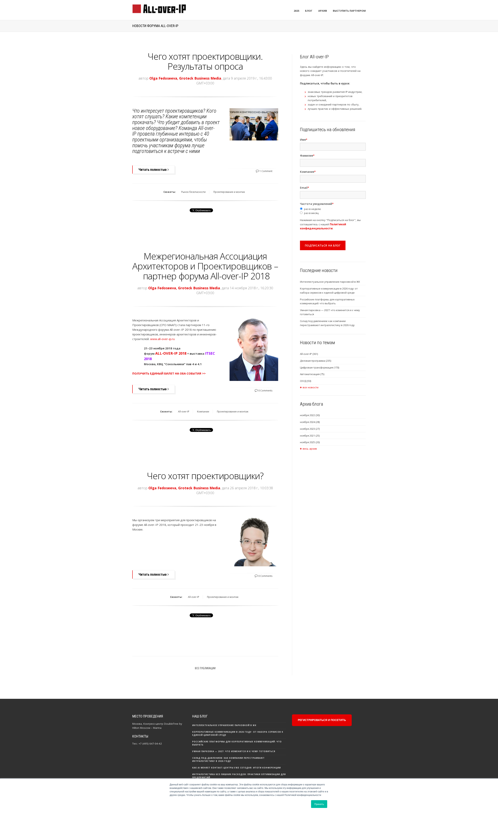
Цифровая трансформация (319, 367)
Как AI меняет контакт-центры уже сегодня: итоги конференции (236, 767)
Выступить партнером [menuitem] (349, 10)
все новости (310, 387)
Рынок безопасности (193, 192)
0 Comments (265, 390)
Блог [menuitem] (308, 10)
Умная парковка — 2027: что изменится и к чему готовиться (330, 312)
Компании (203, 411)
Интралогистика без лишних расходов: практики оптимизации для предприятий (239, 776)
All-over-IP (183, 411)
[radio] (333, 209)
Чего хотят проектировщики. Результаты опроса (205, 61)
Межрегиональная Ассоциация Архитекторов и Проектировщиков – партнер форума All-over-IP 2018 (205, 266)
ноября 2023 (310, 429)
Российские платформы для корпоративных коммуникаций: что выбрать (327, 301)
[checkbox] (333, 211)
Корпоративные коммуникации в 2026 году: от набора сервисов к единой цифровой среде (329, 290)
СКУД (305, 381)
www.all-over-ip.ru (162, 339)
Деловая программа (315, 360)
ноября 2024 (310, 422)
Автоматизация (312, 374)
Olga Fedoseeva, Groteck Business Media (185, 78)
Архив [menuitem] (322, 10)
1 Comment (265, 171)
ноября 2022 (310, 415)
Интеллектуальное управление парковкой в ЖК (330, 281)
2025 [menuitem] (296, 10)
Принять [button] (319, 804)
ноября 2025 (310, 442)
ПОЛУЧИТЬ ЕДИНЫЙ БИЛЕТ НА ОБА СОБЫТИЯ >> (169, 373)
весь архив (310, 448)
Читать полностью (153, 170)
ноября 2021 (310, 435)
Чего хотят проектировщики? (205, 476)
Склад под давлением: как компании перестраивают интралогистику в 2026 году (327, 323)
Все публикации (205, 668)
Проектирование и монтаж (229, 192)
